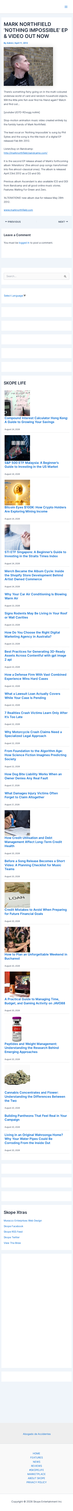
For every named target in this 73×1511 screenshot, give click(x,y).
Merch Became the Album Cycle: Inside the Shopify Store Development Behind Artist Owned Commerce (34, 575)
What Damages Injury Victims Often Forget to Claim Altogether (31, 795)
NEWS (36, 1461)
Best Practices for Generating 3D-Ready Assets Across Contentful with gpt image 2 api (35, 655)
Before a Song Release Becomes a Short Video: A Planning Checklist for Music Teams (35, 865)
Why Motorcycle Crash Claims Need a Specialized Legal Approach (33, 734)
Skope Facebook (13, 1226)
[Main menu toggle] (66, 6)
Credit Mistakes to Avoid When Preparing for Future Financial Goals (36, 912)
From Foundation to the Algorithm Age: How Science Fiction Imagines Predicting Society (35, 755)
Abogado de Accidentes (37, 1434)
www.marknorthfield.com (18, 210)
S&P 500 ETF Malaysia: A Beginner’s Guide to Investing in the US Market (32, 465)
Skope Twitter (12, 1237)
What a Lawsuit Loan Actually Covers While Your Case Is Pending (32, 696)
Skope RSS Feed (13, 1231)
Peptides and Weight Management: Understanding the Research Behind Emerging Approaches (32, 1048)
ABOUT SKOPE (36, 1478)
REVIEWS (36, 1465)
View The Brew (12, 1243)
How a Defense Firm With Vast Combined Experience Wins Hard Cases (36, 676)
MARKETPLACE (36, 1474)
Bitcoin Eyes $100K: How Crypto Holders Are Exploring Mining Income (35, 509)
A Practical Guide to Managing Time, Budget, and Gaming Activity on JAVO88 (35, 1001)
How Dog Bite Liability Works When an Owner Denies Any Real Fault (33, 776)
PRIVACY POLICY (36, 1482)
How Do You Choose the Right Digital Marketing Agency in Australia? (32, 634)
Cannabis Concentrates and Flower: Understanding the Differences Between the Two (35, 1096)
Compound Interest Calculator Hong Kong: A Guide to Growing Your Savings (36, 420)
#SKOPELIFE (36, 1470)
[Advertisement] (36, 1310)
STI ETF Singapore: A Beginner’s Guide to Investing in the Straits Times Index (35, 554)
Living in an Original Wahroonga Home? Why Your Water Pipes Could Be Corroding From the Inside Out (34, 1139)
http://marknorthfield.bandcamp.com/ (25, 152)
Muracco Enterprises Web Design (23, 1220)
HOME (36, 1453)
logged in (24, 242)
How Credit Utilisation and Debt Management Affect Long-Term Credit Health (33, 842)
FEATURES (36, 1457)
